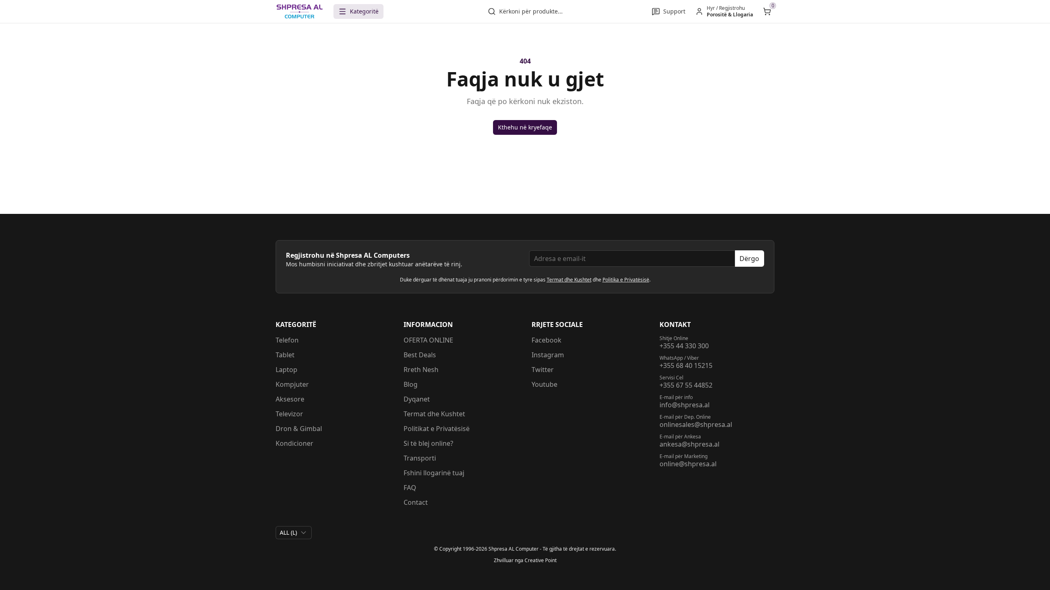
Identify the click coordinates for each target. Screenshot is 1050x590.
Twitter (543, 369)
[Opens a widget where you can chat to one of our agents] (993, 543)
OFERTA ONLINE (428, 340)
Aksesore (290, 399)
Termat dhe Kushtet (569, 279)
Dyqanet (417, 399)
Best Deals (420, 354)
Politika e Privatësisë (626, 279)
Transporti (420, 458)
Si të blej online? (428, 443)
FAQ (410, 487)
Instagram (548, 354)
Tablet (285, 354)
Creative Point (541, 560)
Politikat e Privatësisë (437, 428)
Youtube (544, 384)
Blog (411, 384)
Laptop (286, 369)
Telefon (287, 340)
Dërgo (749, 258)
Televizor (289, 413)
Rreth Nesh (421, 369)
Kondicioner (294, 443)
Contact (416, 502)
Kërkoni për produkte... (531, 11)
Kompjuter (292, 384)
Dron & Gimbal (299, 428)
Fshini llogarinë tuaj (434, 472)
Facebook (547, 340)
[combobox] (294, 532)
